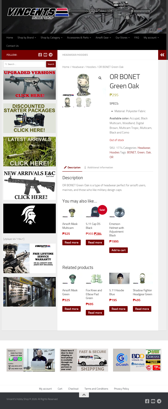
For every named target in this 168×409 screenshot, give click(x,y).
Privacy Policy (121, 388)
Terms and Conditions (96, 388)
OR (111, 157)
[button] (100, 78)
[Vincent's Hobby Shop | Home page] (39, 13)
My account (150, 37)
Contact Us (12, 45)
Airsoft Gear (102, 37)
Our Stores (121, 37)
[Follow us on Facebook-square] (40, 55)
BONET (131, 152)
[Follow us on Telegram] (50, 55)
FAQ (136, 37)
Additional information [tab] (100, 167)
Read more (71, 242)
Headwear (69, 54)
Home (9, 37)
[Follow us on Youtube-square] (45, 55)
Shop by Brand (26, 37)
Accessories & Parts (78, 37)
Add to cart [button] (119, 250)
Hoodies (82, 54)
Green (141, 152)
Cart (60, 388)
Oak (148, 152)
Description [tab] (74, 167)
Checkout (73, 388)
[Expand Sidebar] (162, 55)
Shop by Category (50, 37)
